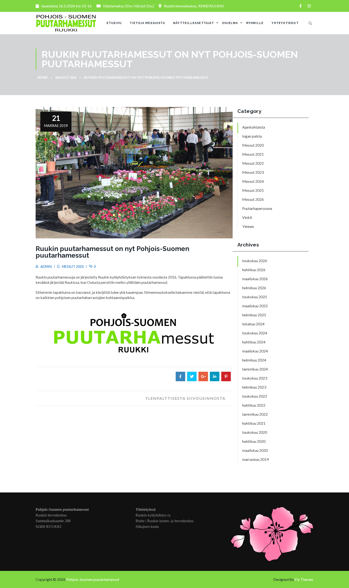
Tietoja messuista (147, 23)
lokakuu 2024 (253, 324)
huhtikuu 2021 (253, 423)
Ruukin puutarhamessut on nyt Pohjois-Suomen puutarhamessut (112, 252)
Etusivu (114, 23)
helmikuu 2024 (254, 360)
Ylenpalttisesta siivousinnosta (185, 398)
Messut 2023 (253, 172)
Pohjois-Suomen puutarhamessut (92, 579)
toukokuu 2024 (254, 333)
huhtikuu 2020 (253, 441)
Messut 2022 (253, 163)
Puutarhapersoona (257, 208)
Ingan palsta (252, 136)
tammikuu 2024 (255, 369)
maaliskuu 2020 (255, 450)
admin (46, 267)
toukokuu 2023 (254, 378)
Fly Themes (304, 579)
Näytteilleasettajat (193, 23)
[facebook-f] (300, 6)
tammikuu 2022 (255, 414)
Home (43, 77)
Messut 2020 (65, 77)
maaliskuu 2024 (255, 351)
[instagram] (309, 6)
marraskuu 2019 (255, 459)
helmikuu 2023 (254, 387)
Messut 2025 (253, 190)
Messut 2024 (253, 181)
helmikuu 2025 (254, 315)
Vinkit (247, 217)
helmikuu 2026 (254, 287)
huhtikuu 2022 (253, 405)
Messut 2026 (253, 199)
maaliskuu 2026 (255, 278)
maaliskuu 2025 (255, 306)
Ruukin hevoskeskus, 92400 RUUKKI (194, 6)
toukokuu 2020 (254, 432)
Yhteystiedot (285, 23)
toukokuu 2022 (254, 396)
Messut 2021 (253, 154)
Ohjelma (230, 23)
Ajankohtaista (253, 127)
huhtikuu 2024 (253, 342)
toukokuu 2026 (254, 260)
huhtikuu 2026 (253, 269)
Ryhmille (255, 23)
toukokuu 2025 (254, 296)
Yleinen (248, 226)
